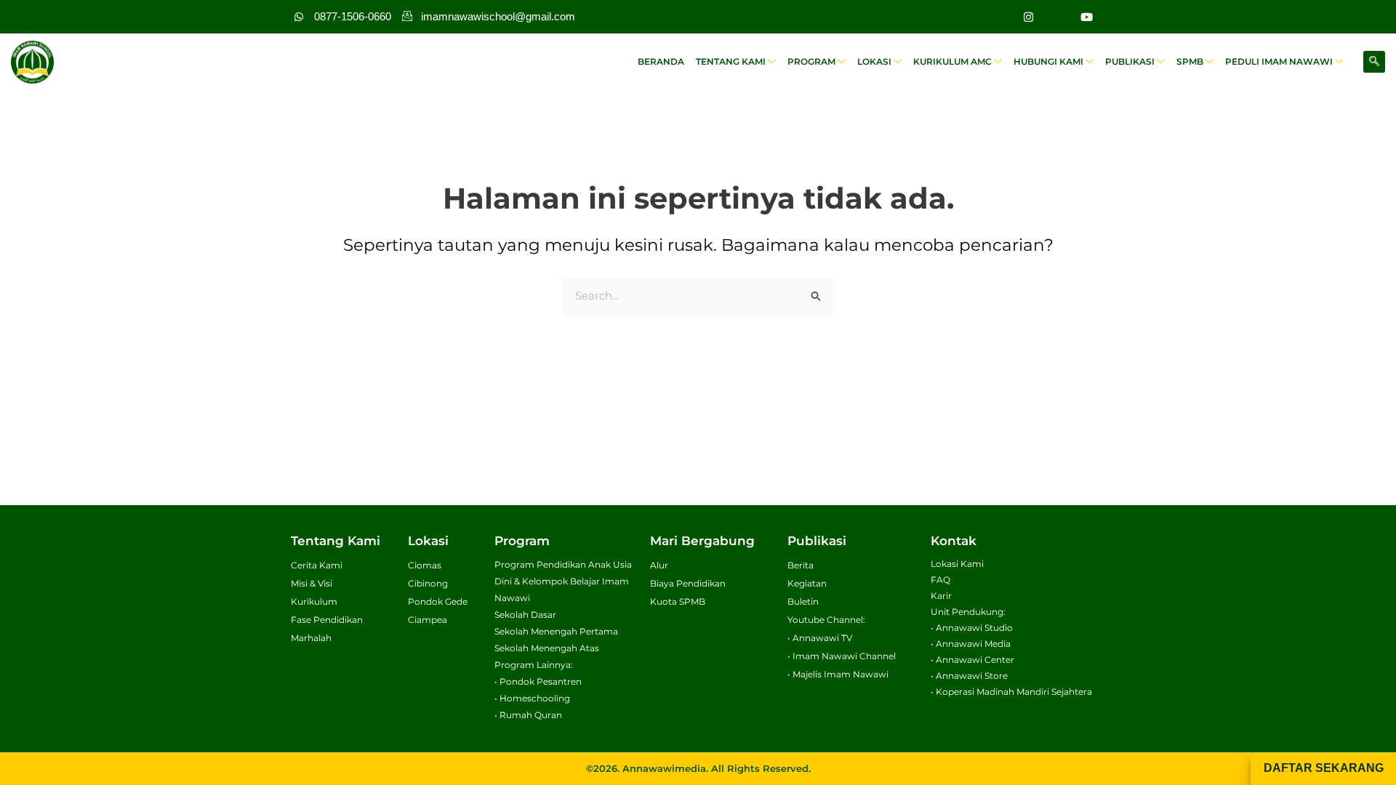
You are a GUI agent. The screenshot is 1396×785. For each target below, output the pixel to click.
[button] (1374, 62)
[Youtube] (1086, 17)
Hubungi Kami (1048, 61)
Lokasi (874, 61)
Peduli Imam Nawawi (1279, 61)
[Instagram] (1028, 17)
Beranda (661, 61)
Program (811, 61)
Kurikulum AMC (952, 61)
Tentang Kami (731, 61)
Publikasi (1130, 61)
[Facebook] (1057, 17)
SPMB (1189, 61)
